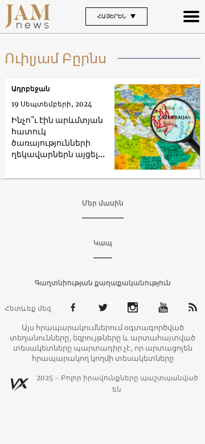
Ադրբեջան (30, 88)
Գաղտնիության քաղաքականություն (103, 282)
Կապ (102, 243)
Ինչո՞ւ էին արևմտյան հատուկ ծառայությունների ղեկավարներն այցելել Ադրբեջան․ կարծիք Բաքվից (58, 137)
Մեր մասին (103, 203)
